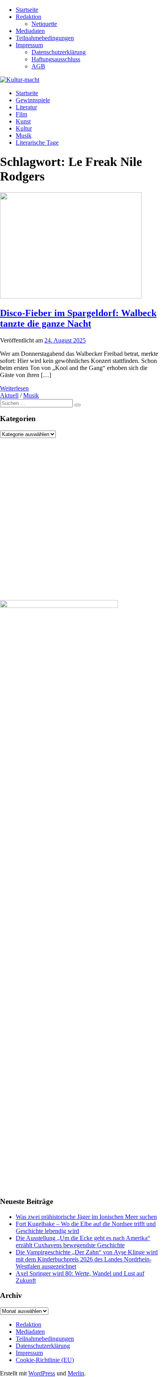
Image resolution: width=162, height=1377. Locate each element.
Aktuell (9, 395)
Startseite (27, 9)
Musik (23, 135)
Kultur (24, 128)
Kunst (23, 121)
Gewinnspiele (33, 100)
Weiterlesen (14, 388)
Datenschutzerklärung (58, 52)
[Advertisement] (81, 519)
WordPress (41, 1373)
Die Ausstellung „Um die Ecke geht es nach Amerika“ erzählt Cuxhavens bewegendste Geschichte (83, 1241)
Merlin (76, 1373)
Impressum (29, 45)
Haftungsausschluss (55, 59)
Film (21, 114)
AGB (38, 66)
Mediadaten (30, 31)
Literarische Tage (37, 142)
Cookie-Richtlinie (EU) (45, 1360)
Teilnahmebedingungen (45, 38)
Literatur (26, 107)
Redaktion (28, 16)
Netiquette (44, 23)
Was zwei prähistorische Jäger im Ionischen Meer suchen (86, 1216)
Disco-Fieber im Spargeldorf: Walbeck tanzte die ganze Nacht (78, 318)
